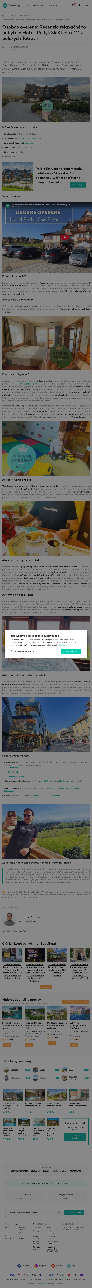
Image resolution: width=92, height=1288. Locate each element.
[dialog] (46, 644)
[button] (23, 651)
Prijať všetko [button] (71, 651)
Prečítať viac (64, 645)
